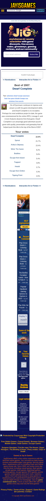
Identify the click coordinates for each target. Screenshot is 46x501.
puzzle (21, 101)
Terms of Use (19, 490)
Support (29, 490)
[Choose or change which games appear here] (25, 358)
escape (20, 96)
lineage (22, 98)
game (13, 98)
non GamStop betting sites (34, 20)
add (24, 365)
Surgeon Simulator (9, 447)
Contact (28, 492)
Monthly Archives (24, 386)
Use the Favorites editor (24, 376)
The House (33, 447)
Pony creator (32, 449)
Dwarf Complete (22, 88)
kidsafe (17, 98)
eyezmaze (26, 96)
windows (12, 101)
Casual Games (24, 441)
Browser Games (37, 441)
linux (17, 101)
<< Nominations (9, 80)
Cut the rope (23, 447)
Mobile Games (10, 443)
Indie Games (23, 443)
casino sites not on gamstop (18, 20)
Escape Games (35, 443)
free (9, 98)
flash (6, 98)
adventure (10, 96)
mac (26, 98)
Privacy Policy (6, 490)
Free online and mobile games (24, 6)
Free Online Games (9, 441)
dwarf (16, 96)
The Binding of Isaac (18, 449)
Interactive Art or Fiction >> (30, 80)
